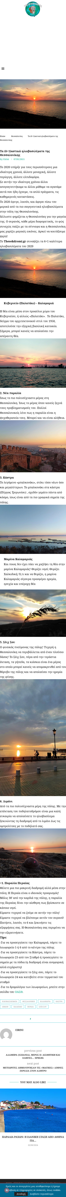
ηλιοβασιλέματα (9, 1001)
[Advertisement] (33, 39)
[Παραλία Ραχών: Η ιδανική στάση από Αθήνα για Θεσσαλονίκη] (33, 1110)
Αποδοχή (21, 1193)
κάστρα (59, 1001)
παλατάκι (18, 1007)
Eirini (6, 159)
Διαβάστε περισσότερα (41, 1194)
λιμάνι (5, 1007)
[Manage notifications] (6, 1190)
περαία (30, 1007)
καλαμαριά (45, 1001)
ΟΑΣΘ (19, 992)
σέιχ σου (43, 1007)
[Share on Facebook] (34, 1018)
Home (2, 136)
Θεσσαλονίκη (17, 136)
